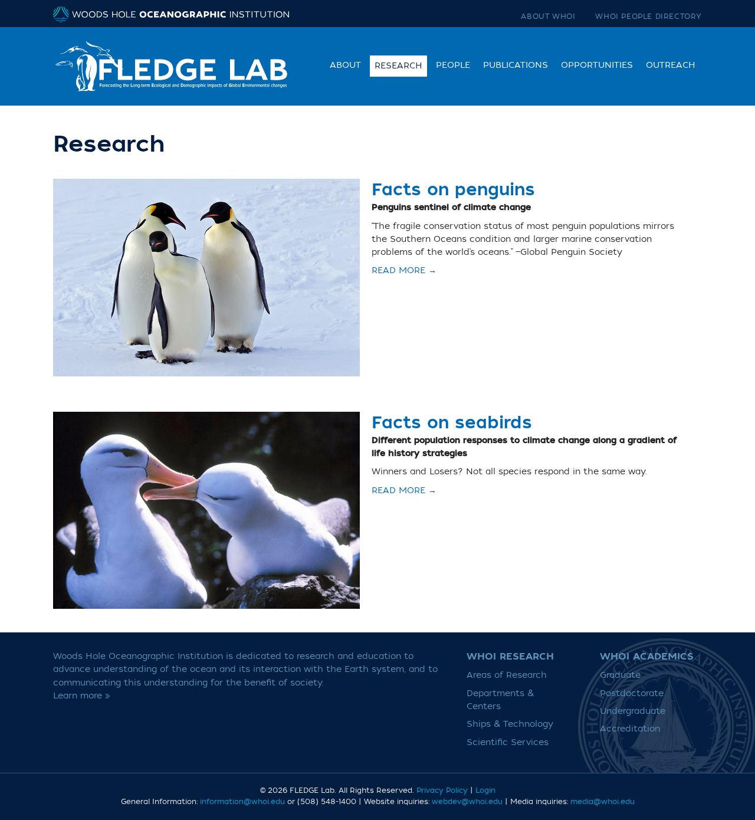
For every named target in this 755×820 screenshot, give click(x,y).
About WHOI (548, 16)
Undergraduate (632, 711)
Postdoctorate (632, 693)
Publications (515, 65)
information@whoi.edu (242, 801)
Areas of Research (507, 675)
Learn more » (81, 695)
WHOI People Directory (648, 16)
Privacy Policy (442, 790)
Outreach (670, 65)
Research (398, 65)
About (345, 65)
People (453, 65)
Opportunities (597, 65)
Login (485, 790)
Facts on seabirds (452, 423)
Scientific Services (508, 742)
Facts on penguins (453, 190)
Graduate (620, 675)
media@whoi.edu (602, 801)
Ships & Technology (510, 724)
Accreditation (630, 728)
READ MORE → (404, 270)
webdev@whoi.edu (467, 801)
